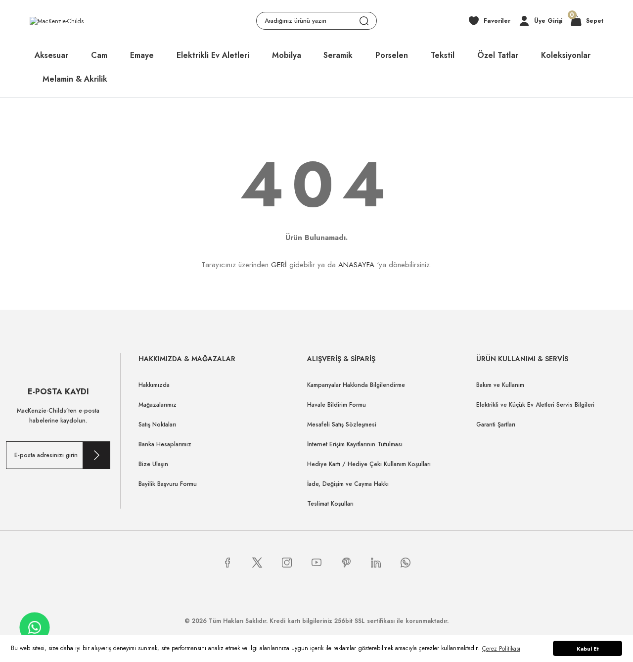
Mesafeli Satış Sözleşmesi (341, 424)
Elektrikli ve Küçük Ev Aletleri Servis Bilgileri (535, 404)
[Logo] (57, 20)
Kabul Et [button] (588, 649)
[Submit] (96, 455)
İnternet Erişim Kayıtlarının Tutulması (355, 444)
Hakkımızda (154, 384)
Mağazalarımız (157, 404)
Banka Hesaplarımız (164, 444)
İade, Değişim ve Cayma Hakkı (348, 483)
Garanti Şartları (495, 424)
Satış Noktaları (157, 424)
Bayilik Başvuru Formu (167, 483)
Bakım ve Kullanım (500, 384)
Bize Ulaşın (153, 464)
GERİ (279, 264)
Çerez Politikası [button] (501, 648)
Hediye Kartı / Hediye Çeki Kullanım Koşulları (369, 464)
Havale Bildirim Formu (336, 404)
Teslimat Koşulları (330, 503)
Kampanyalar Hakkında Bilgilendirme (356, 384)
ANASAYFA (356, 264)
